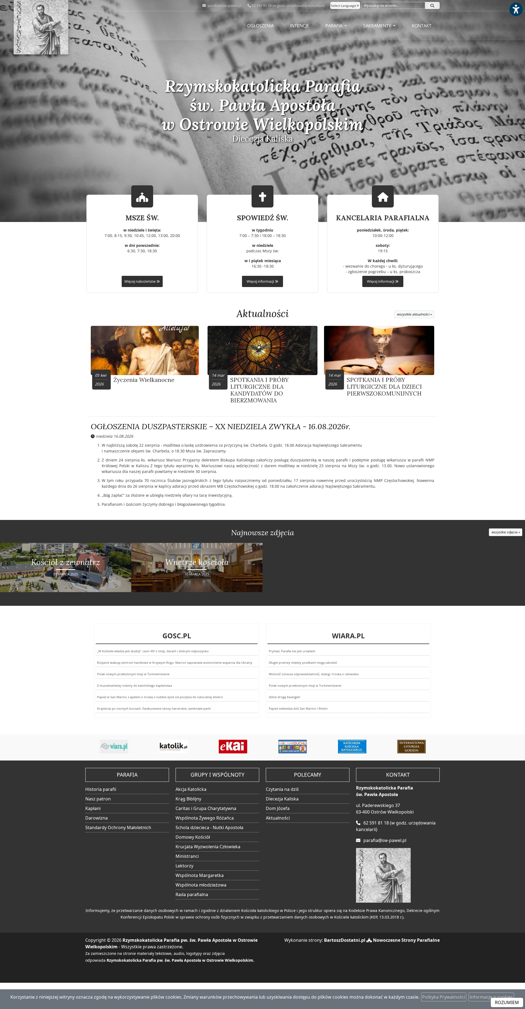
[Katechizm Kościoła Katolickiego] (295, 746)
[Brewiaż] (354, 746)
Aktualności (263, 313)
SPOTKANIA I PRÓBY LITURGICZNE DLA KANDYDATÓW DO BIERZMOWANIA (259, 390)
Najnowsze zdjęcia (262, 532)
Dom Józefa (278, 808)
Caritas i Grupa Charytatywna (206, 808)
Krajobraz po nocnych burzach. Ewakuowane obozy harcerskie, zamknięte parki (154, 708)
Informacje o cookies (491, 997)
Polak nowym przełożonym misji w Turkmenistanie (133, 674)
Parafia (334, 26)
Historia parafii (100, 789)
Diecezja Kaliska (282, 799)
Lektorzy (184, 866)
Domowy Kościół (193, 837)
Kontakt (421, 26)
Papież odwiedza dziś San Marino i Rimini (298, 708)
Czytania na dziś (282, 789)
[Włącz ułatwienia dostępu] (515, 9)
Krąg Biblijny (188, 799)
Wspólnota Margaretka (200, 875)
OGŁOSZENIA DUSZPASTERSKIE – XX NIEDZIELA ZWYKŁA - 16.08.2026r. (221, 426)
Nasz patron (98, 799)
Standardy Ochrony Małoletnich (118, 827)
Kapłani (93, 808)
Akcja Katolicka (191, 789)
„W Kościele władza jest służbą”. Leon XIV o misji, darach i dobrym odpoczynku (153, 651)
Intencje (299, 26)
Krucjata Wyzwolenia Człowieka (208, 847)
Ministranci (187, 856)
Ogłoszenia (260, 26)
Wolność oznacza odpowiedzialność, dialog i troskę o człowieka (313, 674)
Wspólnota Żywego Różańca (205, 818)
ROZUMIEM (507, 1002)
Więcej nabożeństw (140, 281)
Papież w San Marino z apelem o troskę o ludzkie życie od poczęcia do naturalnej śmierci (160, 697)
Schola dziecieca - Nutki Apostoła (209, 827)
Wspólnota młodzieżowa (201, 885)
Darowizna (96, 818)
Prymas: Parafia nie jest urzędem (292, 651)
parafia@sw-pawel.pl (224, 5)
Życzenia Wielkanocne (143, 380)
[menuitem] (260, 25)
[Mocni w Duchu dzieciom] (236, 746)
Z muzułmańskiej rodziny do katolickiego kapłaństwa (134, 685)
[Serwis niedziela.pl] (414, 746)
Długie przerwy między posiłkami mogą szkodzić (303, 662)
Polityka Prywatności (443, 997)
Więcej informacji (261, 281)
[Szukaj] (432, 5)
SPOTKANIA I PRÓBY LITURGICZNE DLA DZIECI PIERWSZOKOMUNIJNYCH (384, 386)
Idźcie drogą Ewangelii (284, 697)
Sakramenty (377, 26)
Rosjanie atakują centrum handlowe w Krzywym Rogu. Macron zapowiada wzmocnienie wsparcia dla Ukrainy (174, 662)
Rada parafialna (192, 894)
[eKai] (176, 746)
